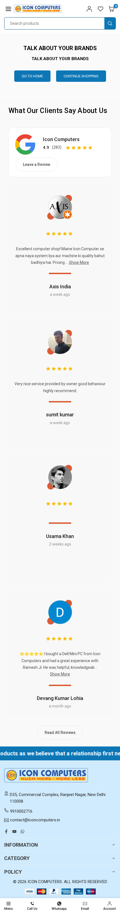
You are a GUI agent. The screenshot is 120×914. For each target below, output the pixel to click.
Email (85, 909)
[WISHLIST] (100, 8)
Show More (79, 262)
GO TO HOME (32, 76)
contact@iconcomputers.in (35, 820)
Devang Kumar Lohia (60, 698)
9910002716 (21, 811)
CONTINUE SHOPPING (81, 76)
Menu (8, 909)
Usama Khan (60, 536)
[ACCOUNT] (89, 8)
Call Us (32, 909)
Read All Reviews (60, 732)
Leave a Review (36, 164)
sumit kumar (60, 414)
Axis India (60, 286)
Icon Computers (61, 139)
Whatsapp (59, 909)
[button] (8, 8)
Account (109, 909)
